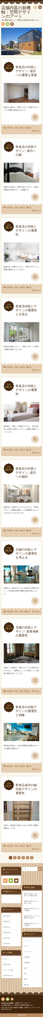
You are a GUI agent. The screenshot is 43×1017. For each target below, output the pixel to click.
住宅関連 (27, 962)
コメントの (8, 970)
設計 (30, 128)
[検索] (35, 7)
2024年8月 (6, 916)
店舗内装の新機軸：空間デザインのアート (16, 1003)
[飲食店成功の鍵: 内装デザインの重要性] (21, 819)
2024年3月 (6, 943)
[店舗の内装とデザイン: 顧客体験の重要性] (21, 661)
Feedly (7, 24)
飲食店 (22, 128)
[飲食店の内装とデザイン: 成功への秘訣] (21, 501)
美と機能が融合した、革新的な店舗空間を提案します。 (17, 1005)
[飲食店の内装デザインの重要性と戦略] (21, 739)
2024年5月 (6, 932)
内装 (16, 128)
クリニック (27, 940)
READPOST (35, 117)
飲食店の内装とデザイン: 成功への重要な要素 (32, 895)
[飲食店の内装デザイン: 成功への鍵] (21, 181)
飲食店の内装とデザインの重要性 (32, 909)
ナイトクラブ (28, 951)
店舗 (21, 611)
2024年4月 (6, 938)
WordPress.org (8, 975)
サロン (26, 946)
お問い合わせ (12, 24)
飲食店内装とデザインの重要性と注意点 (32, 917)
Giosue (36, 131)
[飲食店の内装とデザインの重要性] (21, 261)
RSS (3, 24)
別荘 (25, 974)
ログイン (6, 959)
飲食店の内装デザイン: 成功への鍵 (31, 902)
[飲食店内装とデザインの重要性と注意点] (21, 340)
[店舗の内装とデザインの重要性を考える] (21, 582)
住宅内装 (9, 128)
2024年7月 (6, 921)
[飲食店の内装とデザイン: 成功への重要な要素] (21, 101)
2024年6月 (6, 927)
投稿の (6, 964)
